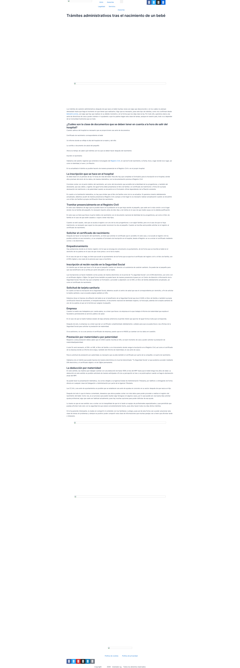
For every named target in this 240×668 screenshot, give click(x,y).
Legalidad (101, 6)
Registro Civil (115, 161)
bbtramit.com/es (72, 114)
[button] (121, 1)
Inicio (101, 2)
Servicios (112, 6)
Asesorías (110, 2)
